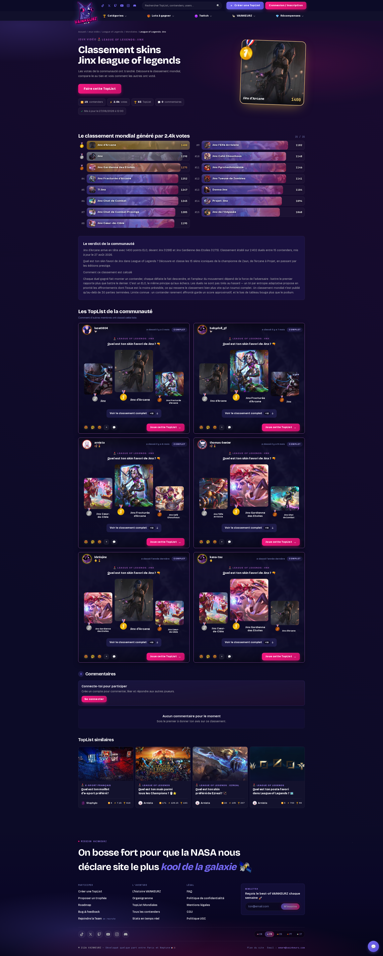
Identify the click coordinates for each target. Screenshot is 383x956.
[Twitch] (115, 6)
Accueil (82, 32)
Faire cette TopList (100, 89)
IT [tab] (300, 934)
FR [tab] (270, 934)
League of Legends (112, 32)
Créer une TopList (245, 5)
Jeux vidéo (94, 32)
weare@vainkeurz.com (291, 947)
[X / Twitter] (109, 6)
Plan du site (255, 947)
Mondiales (131, 32)
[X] (90, 934)
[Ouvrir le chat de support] (373, 946)
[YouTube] (122, 6)
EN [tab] (261, 934)
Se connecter (94, 699)
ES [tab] (280, 934)
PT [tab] (290, 934)
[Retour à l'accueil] (86, 13)
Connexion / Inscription (286, 5)
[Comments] (114, 427)
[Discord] (135, 6)
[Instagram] (128, 6)
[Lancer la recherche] (218, 5)
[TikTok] (103, 6)
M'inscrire (290, 906)
